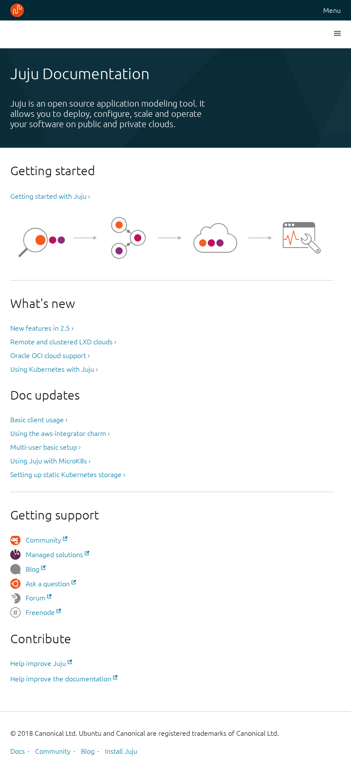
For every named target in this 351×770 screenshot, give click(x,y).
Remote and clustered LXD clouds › (63, 342)
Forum (35, 598)
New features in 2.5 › (41, 328)
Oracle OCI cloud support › (49, 355)
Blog (32, 569)
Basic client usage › (38, 420)
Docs (17, 751)
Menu (332, 10)
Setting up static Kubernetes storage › (67, 474)
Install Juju (121, 751)
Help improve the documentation (60, 679)
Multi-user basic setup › (45, 447)
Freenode (40, 612)
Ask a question (48, 584)
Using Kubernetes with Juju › (54, 369)
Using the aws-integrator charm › (60, 433)
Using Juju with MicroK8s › (50, 461)
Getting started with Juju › (50, 196)
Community (43, 540)
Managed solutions (54, 554)
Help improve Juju (38, 663)
